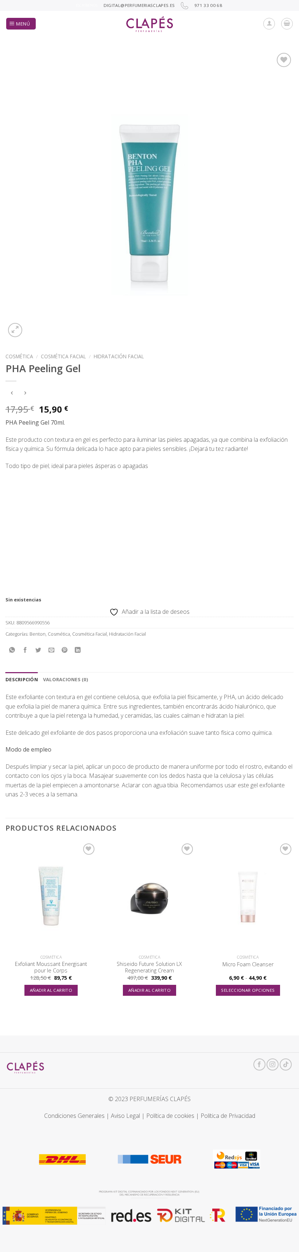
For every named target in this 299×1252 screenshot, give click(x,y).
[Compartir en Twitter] (38, 650)
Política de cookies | (173, 1116)
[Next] (293, 925)
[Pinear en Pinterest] (65, 650)
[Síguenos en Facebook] (259, 1064)
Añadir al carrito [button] (51, 990)
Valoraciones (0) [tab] (65, 679)
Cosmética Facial (63, 356)
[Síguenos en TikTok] (286, 1064)
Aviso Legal (125, 1116)
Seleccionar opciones (248, 990)
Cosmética (19, 356)
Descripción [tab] (21, 679)
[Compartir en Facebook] (25, 650)
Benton (38, 634)
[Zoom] (15, 330)
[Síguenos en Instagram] (273, 1064)
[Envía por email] (52, 650)
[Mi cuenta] (269, 24)
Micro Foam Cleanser (247, 964)
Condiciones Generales (74, 1116)
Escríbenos (86, 5)
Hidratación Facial (119, 356)
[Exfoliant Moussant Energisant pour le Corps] (51, 896)
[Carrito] (287, 24)
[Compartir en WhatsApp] (12, 650)
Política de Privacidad (228, 1116)
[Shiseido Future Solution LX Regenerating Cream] (149, 896)
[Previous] (5, 925)
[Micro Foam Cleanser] (248, 896)
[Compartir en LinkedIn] (78, 650)
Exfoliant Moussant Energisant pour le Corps (51, 967)
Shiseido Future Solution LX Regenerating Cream (149, 967)
